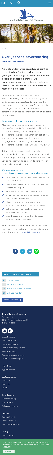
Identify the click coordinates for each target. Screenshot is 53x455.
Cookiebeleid (8, 435)
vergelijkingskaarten (30, 232)
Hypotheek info (8, 369)
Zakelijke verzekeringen (12, 359)
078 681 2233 (13, 280)
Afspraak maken (11, 300)
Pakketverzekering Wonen (13, 348)
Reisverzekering (9, 351)
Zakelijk (5, 388)
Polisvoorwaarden (10, 406)
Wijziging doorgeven (11, 424)
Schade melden (14, 293)
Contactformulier (9, 417)
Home (4, 48)
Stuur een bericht (15, 284)
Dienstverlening (9, 399)
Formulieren (7, 402)
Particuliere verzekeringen (13, 355)
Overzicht (6, 380)
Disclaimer (6, 439)
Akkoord (8, 451)
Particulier (6, 384)
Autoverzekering (9, 340)
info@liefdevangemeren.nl (19, 288)
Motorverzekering (10, 344)
